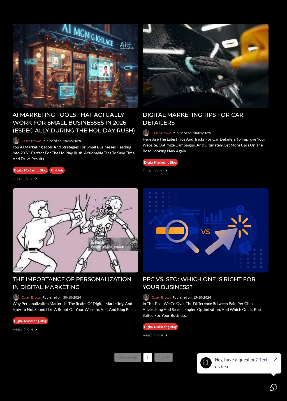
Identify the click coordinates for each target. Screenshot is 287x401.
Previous (127, 357)
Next (163, 357)
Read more (23, 178)
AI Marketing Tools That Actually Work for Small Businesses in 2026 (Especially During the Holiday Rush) (74, 122)
